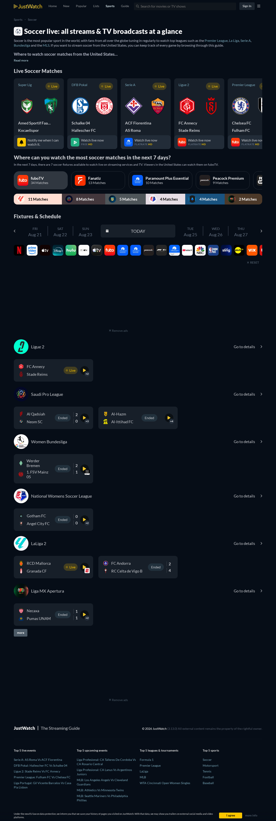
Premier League (216, 40)
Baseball (208, 783)
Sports (18, 19)
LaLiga (144, 771)
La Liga (234, 40)
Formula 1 (147, 759)
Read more (21, 60)
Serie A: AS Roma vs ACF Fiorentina (38, 759)
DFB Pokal (79, 85)
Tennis (207, 771)
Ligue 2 (184, 85)
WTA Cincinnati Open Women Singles (165, 783)
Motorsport (210, 765)
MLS (46, 45)
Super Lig (25, 85)
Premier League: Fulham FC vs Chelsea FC (42, 777)
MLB (143, 777)
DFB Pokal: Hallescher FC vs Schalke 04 (40, 765)
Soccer (32, 19)
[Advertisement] (118, 301)
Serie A (245, 40)
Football (208, 777)
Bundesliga (22, 45)
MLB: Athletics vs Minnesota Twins (100, 790)
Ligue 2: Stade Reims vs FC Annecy (37, 771)
